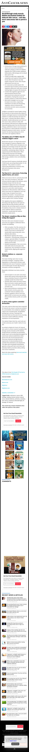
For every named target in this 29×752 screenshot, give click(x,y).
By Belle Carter (14, 705)
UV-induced (10, 402)
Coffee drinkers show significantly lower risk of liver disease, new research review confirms (17, 618)
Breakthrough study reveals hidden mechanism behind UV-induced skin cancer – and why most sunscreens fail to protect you (17, 599)
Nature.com (5, 382)
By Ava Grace (14, 608)
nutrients (17, 399)
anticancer (13, 395)
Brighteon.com (6, 388)
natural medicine (9, 399)
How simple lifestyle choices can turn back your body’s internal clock (16, 611)
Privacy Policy (13, 741)
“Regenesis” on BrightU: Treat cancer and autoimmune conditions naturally (16, 691)
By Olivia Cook (14, 675)
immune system (15, 397)
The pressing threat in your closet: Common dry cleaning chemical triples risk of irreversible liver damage (17, 606)
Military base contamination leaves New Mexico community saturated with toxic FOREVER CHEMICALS (16, 662)
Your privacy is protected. (7, 587)
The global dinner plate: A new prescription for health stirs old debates (17, 714)
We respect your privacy (18, 734)
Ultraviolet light (18, 400)
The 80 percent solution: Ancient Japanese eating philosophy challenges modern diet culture (16, 637)
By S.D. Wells (14, 688)
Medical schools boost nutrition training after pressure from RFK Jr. (16, 643)
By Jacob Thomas (15, 658)
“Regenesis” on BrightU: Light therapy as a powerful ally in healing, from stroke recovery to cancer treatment (16, 655)
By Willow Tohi (14, 651)
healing (9, 397)
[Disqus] (14, 501)
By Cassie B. (14, 620)
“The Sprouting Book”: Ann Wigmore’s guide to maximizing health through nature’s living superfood (17, 703)
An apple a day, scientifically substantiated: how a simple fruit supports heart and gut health (16, 649)
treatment (11, 400)
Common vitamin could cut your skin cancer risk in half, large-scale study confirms (17, 697)
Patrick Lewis (10, 24)
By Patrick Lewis (14, 601)
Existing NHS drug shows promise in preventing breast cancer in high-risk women (15, 624)
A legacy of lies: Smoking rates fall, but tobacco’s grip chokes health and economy (16, 630)
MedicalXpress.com (7, 379)
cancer (18, 395)
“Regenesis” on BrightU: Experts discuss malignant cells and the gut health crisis (16, 709)
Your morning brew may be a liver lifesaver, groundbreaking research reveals (17, 679)
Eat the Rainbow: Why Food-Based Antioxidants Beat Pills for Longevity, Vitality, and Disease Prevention (17, 685)
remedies (22, 399)
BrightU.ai (4, 385)
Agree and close (15, 743)
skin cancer (5, 400)
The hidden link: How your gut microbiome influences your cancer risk (16, 668)
